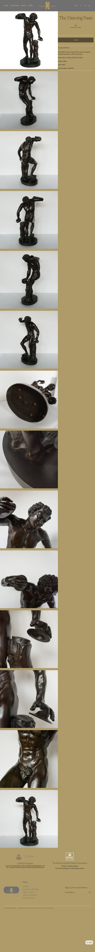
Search (26, 886)
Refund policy (29, 898)
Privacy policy (29, 908)
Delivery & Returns (31, 889)
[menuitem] (30, 5)
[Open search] (81, 6)
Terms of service (38, 908)
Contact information (48, 908)
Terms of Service (30, 895)
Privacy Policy (29, 892)
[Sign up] (89, 892)
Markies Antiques (12, 908)
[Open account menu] (85, 6)
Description (64, 48)
